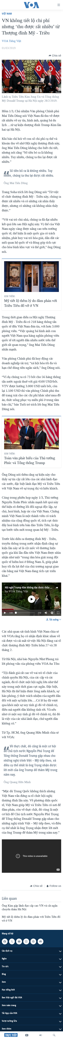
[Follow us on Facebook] (5, 941)
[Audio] (40, 1035)
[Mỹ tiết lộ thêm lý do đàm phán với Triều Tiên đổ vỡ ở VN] (31, 276)
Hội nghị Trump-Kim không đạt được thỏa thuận (30, 587)
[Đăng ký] (40, 941)
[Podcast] (33, 941)
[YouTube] (27, 1035)
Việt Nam (7, 13)
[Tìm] (54, 1035)
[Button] (55, 55)
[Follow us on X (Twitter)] (12, 941)
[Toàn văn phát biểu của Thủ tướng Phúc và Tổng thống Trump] (31, 434)
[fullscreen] (58, 613)
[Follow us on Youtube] (19, 941)
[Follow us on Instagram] (26, 941)
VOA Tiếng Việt (11, 41)
